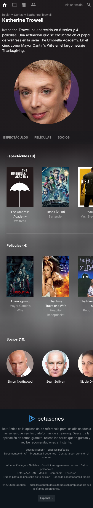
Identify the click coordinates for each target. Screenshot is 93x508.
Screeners (56, 473)
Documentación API (16, 453)
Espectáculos (15, 137)
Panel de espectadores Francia (71, 476)
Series (18, 14)
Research (70, 473)
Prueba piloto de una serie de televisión (26, 476)
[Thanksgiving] (20, 276)
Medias (42, 473)
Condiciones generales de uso (60, 465)
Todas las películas (57, 449)
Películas (42, 137)
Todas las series (33, 449)
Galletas (34, 465)
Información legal (16, 465)
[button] (20, 369)
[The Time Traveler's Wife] (55, 276)
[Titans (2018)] (55, 187)
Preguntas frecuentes (43, 453)
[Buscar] (89, 4)
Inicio (6, 14)
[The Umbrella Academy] (20, 187)
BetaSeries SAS (26, 473)
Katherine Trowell (39, 14)
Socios (64, 137)
